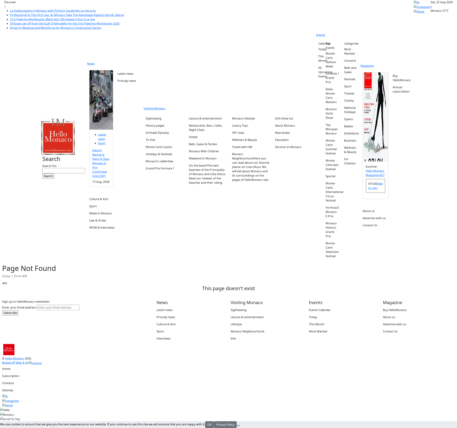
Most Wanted (318, 331)
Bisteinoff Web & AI (15, 363)
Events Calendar (320, 310)
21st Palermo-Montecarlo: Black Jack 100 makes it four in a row (52, 19)
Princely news (166, 317)
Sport (102, 143)
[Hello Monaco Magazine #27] (375, 117)
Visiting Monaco (154, 108)
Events (320, 35)
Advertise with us (394, 324)
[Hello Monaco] (58, 136)
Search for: (49, 166)
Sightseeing (239, 310)
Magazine (367, 66)
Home (6, 369)
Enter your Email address (19, 307)
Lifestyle (236, 324)
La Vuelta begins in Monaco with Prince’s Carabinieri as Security (53, 11)
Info (233, 338)
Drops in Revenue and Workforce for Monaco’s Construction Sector (55, 28)
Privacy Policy (225, 425)
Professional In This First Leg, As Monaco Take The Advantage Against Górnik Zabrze (67, 15)
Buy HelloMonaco (395, 310)
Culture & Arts (166, 324)
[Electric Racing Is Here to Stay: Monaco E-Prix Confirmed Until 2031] (101, 99)
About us (389, 317)
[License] (35, 363)
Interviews (164, 338)
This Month (316, 324)
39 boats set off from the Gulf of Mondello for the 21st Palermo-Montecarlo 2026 (64, 24)
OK (209, 425)
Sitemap (7, 390)
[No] (238, 425)
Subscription (10, 376)
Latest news (165, 310)
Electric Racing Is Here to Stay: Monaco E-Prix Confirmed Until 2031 (101, 163)
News (91, 64)
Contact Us (390, 331)
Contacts (8, 383)
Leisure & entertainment (247, 317)
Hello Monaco (14, 358)
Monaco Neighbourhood (247, 331)
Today (313, 317)
